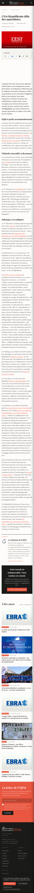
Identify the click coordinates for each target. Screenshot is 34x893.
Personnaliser (7, 887)
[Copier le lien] (23, 56)
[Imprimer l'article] (26, 56)
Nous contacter (22, 856)
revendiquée (19, 189)
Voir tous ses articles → (16, 561)
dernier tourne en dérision (13, 275)
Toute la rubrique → (25, 604)
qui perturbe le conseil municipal (18, 408)
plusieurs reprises (17, 357)
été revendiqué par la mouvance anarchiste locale (15, 521)
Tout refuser (22, 883)
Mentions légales (22, 853)
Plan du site (21, 858)
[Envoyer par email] (19, 56)
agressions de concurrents (11, 140)
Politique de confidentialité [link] (11, 889)
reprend (12, 226)
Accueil (5, 9)
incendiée (7, 162)
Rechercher (5, 866)
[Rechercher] (31, 3)
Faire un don (5, 873)
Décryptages (15, 9)
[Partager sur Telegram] (16, 56)
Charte (20, 850)
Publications (5, 863)
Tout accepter (9, 883)
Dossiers (4, 853)
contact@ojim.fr (13, 843)
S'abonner (7, 813)
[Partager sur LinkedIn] (12, 56)
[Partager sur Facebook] (8, 56)
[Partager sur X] (5, 56)
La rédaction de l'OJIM (7, 23)
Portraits (4, 858)
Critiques (4, 856)
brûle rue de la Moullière (17, 381)
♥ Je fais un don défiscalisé (17, 589)
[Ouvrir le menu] (3, 2)
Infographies (5, 861)
